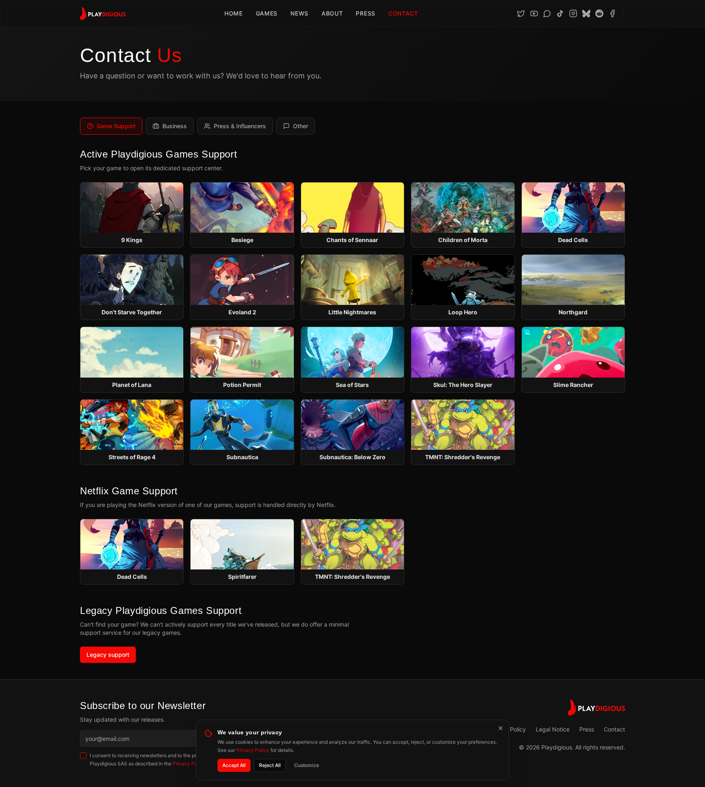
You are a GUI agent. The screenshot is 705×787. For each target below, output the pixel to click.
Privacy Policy (252, 750)
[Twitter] (521, 13)
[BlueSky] (586, 13)
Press (365, 13)
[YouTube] (534, 13)
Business (174, 125)
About (332, 13)
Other (300, 125)
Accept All (234, 765)
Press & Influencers (240, 125)
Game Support (116, 125)
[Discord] (547, 13)
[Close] (500, 728)
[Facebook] (612, 13)
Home (233, 13)
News (299, 13)
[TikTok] (560, 13)
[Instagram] (573, 13)
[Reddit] (599, 13)
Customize (306, 765)
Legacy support (107, 654)
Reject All (270, 765)
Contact (403, 13)
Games (267, 13)
